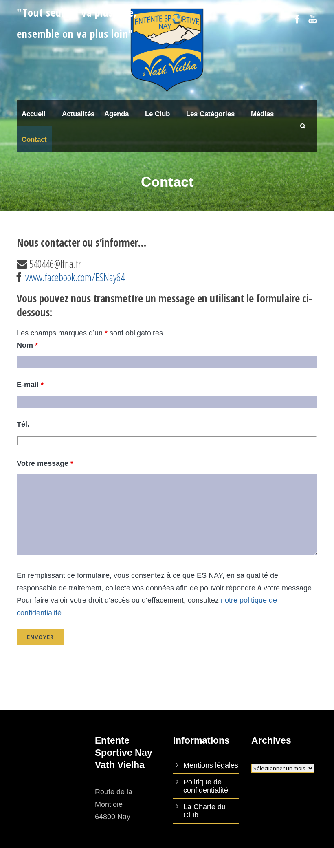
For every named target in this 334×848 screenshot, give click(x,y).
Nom (27, 345)
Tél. (23, 424)
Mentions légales (210, 765)
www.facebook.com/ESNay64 (75, 277)
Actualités (78, 114)
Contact (34, 139)
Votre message (45, 463)
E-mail (30, 385)
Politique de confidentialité (205, 786)
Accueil (34, 114)
